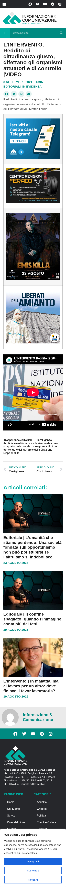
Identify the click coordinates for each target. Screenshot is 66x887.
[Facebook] (30, 4)
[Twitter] (37, 4)
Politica (41, 815)
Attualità (42, 802)
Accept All (33, 861)
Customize (33, 870)
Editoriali (12, 86)
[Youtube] (45, 4)
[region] (33, 858)
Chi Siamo (13, 808)
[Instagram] (60, 4)
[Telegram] (52, 4)
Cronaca (42, 808)
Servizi (11, 815)
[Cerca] (61, 33)
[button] (4, 4)
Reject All (33, 879)
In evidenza (32, 86)
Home (10, 802)
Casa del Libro (16, 822)
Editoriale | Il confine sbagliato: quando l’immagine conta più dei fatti (32, 619)
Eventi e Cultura (46, 822)
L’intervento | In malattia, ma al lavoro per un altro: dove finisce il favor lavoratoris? (30, 686)
